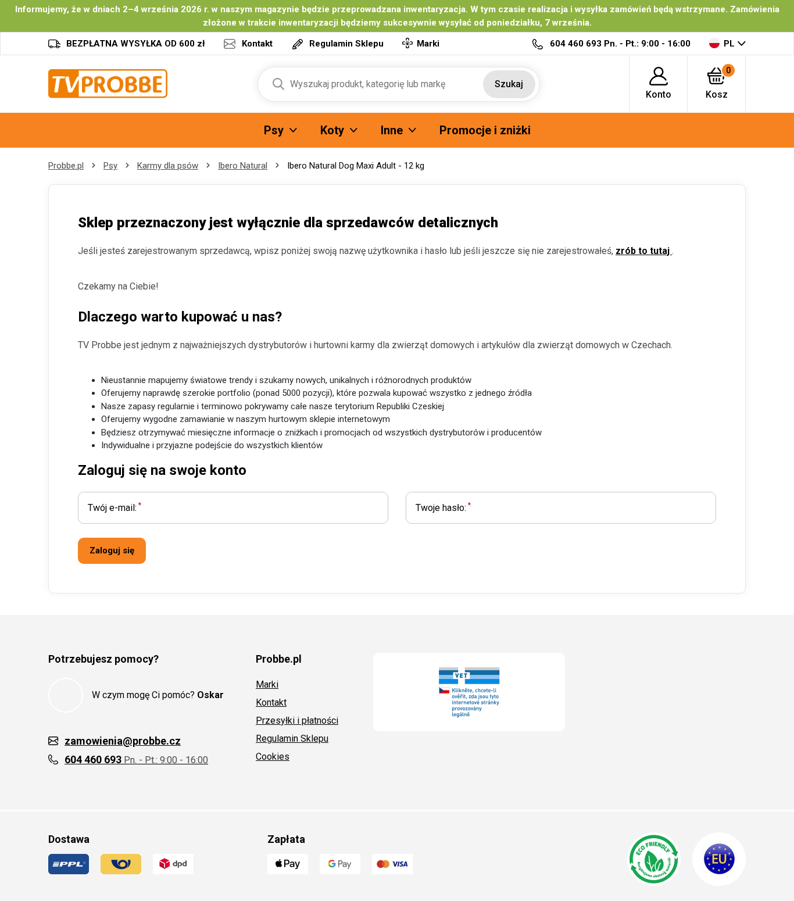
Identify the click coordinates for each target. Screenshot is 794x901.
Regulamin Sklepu (292, 738)
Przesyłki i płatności (297, 720)
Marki (267, 684)
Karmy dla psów (167, 165)
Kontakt (271, 702)
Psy (110, 165)
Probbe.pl (66, 165)
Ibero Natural (242, 165)
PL (729, 43)
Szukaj (509, 84)
